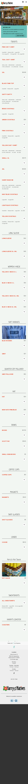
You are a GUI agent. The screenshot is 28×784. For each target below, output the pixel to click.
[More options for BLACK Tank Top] (24, 85)
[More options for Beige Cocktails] (24, 110)
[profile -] (23, 2)
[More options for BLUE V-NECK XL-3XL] (24, 311)
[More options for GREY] (24, 358)
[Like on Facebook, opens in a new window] (14, 647)
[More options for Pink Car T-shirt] (24, 49)
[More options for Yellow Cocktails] (24, 218)
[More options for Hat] (24, 401)
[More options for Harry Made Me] (24, 182)
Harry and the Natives (14, 689)
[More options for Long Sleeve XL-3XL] (24, 256)
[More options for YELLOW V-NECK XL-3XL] (24, 300)
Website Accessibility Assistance (14, 696)
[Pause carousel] (27, 24)
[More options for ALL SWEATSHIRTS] (24, 602)
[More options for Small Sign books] (24, 459)
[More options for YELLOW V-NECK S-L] (24, 276)
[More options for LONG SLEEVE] (24, 243)
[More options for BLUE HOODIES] (24, 345)
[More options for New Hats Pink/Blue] (24, 414)
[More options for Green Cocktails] (24, 124)
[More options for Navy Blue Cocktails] (24, 196)
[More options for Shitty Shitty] (24, 96)
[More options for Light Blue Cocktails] (24, 207)
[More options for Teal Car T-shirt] (24, 61)
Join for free (20, 35)
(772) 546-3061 (14, 659)
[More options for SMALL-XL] (24, 162)
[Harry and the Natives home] (7, 3)
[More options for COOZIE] (24, 547)
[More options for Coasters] (24, 629)
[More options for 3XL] (24, 173)
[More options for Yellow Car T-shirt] (24, 147)
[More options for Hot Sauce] (24, 583)
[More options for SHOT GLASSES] (24, 524)
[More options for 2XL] (24, 77)
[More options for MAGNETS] (24, 502)
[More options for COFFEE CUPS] (24, 479)
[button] (14, 51)
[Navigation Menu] (26, 2)
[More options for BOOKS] (24, 435)
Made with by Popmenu (10, 643)
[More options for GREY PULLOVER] (24, 379)
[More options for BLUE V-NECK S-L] (24, 287)
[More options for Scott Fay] (24, 446)
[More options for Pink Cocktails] (24, 132)
